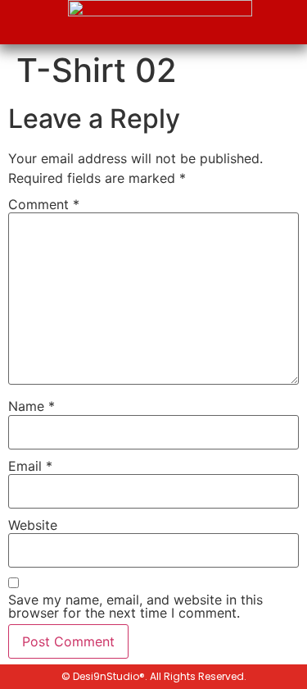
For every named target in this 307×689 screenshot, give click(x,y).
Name (31, 406)
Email (30, 465)
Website (32, 525)
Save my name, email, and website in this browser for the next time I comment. (135, 606)
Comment (43, 204)
